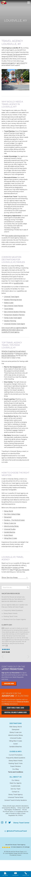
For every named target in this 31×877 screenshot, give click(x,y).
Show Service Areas (10, 578)
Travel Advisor (8, 309)
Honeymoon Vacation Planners (14, 315)
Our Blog (15, 769)
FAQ (11, 570)
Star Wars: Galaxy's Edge (12, 514)
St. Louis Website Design (10, 853)
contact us (16, 567)
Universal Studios (9, 529)
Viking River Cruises (10, 538)
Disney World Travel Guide (15, 708)
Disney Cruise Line (10, 523)
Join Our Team (15, 789)
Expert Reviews (15, 766)
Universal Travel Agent (11, 296)
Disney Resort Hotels (10, 613)
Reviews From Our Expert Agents (15, 619)
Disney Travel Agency (15, 794)
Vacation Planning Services (13, 299)
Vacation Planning (10, 321)
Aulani (15, 744)
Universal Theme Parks (15, 797)
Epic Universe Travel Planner (13, 305)
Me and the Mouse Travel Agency (15, 844)
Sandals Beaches (9, 532)
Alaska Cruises (8, 302)
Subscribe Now (9, 683)
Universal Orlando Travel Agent (14, 324)
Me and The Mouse (13, 54)
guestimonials (18, 283)
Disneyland (7, 517)
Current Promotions (15, 755)
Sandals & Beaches (15, 746)
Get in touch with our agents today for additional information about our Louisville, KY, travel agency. (14, 330)
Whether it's (6, 351)
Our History (15, 780)
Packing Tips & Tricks (10, 616)
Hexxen (19, 855)
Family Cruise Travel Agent (13, 318)
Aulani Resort (8, 535)
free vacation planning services (15, 235)
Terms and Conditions (15, 772)
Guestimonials (15, 786)
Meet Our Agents (15, 783)
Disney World (8, 511)
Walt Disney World (15, 726)
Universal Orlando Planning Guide (15, 712)
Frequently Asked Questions (13, 610)
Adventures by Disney (11, 526)
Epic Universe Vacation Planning (14, 312)
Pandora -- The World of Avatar (14, 520)
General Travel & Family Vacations (15, 800)
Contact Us (15, 791)
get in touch (21, 63)
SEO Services (24, 853)
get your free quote (22, 570)
